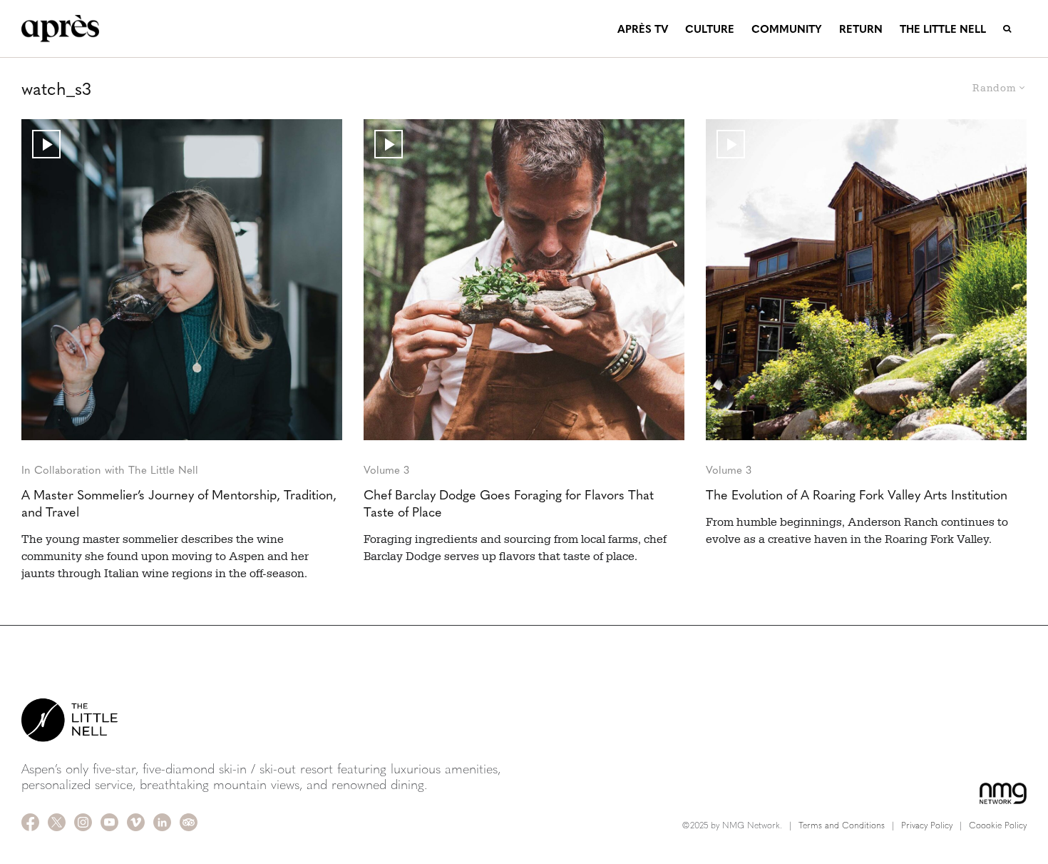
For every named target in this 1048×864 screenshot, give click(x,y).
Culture (709, 28)
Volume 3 (386, 469)
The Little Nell (943, 28)
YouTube (109, 822)
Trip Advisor (188, 822)
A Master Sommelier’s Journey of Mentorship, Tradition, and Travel (179, 503)
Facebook (30, 822)
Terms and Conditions (841, 824)
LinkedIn (162, 822)
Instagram (83, 822)
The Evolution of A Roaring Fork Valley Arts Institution (856, 494)
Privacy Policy (926, 824)
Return (861, 28)
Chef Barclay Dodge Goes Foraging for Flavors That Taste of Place (509, 503)
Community (786, 28)
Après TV (642, 28)
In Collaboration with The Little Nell (109, 469)
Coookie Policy (998, 824)
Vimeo (136, 822)
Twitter (57, 822)
